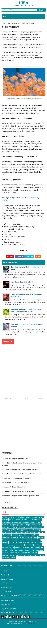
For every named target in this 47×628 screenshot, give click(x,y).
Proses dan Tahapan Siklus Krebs (14, 487)
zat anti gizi (5, 557)
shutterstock (39, 550)
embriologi (22, 527)
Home (5, 23)
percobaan (25, 547)
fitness (41, 527)
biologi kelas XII (36, 519)
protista (14, 550)
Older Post (39, 398)
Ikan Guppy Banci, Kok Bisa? (22, 282)
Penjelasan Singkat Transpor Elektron (16, 482)
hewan (4, 532)
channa (22, 525)
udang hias (19, 555)
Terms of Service (7, 579)
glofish (17, 530)
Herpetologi (36, 530)
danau (39, 525)
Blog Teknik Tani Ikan (8, 609)
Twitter (29, 256)
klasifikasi (41, 537)
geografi (11, 530)
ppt (10, 550)
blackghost (25, 522)
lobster (25, 540)
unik (25, 555)
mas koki (5, 542)
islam (4, 535)
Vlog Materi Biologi (7, 600)
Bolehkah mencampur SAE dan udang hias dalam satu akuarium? (26, 310)
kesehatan (29, 537)
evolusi (30, 527)
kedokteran (14, 537)
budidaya (5, 525)
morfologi (30, 542)
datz (3, 527)
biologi (18, 519)
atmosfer (35, 517)
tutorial (12, 555)
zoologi (13, 557)
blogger (32, 522)
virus (36, 555)
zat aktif (42, 555)
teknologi (34, 552)
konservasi (14, 540)
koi (3, 540)
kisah (35, 537)
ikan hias (10, 23)
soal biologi (10, 552)
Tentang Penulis (6, 587)
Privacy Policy (5, 575)
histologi (10, 532)
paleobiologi (29, 545)
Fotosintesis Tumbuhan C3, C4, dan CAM (16, 478)
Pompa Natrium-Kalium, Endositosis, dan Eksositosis (22, 474)
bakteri (41, 517)
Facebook (20, 256)
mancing (37, 540)
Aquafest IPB (13, 517)
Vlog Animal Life (6, 604)
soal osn (17, 552)
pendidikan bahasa (8, 547)
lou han (31, 540)
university (31, 555)
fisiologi (35, 527)
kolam (7, 540)
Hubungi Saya (6, 591)
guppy (23, 530)
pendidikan (37, 545)
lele (20, 540)
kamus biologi (28, 535)
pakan (22, 545)
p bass (17, 545)
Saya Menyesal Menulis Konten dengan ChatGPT (20, 469)
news (36, 542)
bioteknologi (6, 522)
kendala (22, 537)
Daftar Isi (4, 583)
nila (41, 542)
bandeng (5, 519)
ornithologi (10, 545)
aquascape (21, 517)
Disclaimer (4, 571)
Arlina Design (17, 623)
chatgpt (28, 525)
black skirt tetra (16, 522)
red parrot (28, 550)
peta (41, 547)
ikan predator (32, 532)
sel (33, 550)
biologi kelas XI (26, 519)
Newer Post (7, 398)
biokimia (11, 519)
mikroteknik (22, 542)
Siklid (4, 552)
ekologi (9, 527)
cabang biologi (13, 525)
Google (10, 256)
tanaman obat (26, 552)
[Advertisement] (23, 425)
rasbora (20, 550)
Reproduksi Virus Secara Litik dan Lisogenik (18, 491)
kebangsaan (6, 537)
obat (3, 545)
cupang (34, 525)
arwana (28, 517)
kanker (36, 535)
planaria (4, 550)
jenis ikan (15, 535)
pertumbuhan (34, 547)
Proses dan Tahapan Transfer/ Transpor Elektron (20, 496)
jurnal (21, 535)
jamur (9, 535)
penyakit (17, 23)
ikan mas (24, 532)
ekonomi (15, 527)
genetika (5, 530)
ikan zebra (41, 532)
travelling (5, 555)
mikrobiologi (13, 542)
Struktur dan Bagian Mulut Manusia (15, 459)
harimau (28, 530)
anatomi (4, 517)
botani (38, 522)
